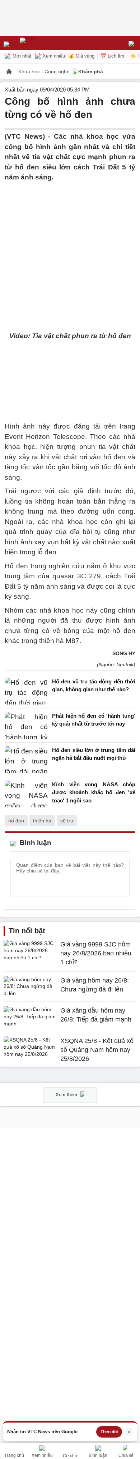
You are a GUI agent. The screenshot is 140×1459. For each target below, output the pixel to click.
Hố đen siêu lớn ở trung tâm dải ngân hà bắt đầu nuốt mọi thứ (93, 754)
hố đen (16, 821)
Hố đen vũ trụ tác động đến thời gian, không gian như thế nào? (93, 685)
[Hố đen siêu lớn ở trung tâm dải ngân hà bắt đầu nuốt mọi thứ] (26, 759)
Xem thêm (67, 1094)
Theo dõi (109, 1431)
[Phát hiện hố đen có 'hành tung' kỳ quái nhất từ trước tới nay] (26, 725)
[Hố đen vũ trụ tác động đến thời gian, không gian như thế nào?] (26, 691)
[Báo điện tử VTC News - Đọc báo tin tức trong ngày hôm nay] (44, 43)
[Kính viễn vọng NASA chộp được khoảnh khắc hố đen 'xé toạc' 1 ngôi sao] (26, 794)
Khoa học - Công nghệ (44, 71)
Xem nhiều (53, 56)
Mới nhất (21, 56)
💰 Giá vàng (81, 56)
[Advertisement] (70, 252)
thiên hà (42, 821)
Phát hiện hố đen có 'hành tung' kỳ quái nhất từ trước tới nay (93, 720)
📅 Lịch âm (112, 56)
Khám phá (90, 71)
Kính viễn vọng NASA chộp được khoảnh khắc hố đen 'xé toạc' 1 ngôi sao (93, 792)
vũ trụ (66, 821)
